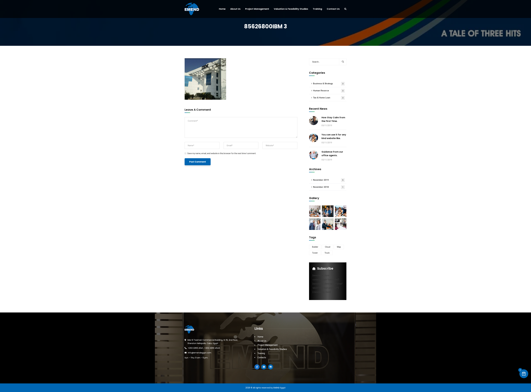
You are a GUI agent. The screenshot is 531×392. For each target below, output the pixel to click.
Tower (315, 253)
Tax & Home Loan (328, 97)
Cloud (327, 247)
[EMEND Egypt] (191, 9)
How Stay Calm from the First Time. (333, 119)
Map (339, 247)
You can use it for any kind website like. (334, 136)
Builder (315, 247)
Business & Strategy (328, 83)
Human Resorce (328, 90)
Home (260, 336)
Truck (327, 253)
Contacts (261, 357)
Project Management (267, 345)
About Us (261, 341)
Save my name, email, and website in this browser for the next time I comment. (221, 153)
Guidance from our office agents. (332, 153)
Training (261, 353)
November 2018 (328, 187)
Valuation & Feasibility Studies (272, 349)
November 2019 (328, 180)
